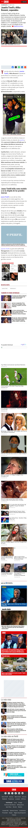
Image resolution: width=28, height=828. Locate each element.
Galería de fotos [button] (18, 26)
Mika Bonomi (13, 288)
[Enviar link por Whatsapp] (19, 67)
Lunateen (17, 799)
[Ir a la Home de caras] (6, 2)
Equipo (11, 813)
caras (14, 633)
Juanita (22, 140)
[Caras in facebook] (9, 793)
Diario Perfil (5, 797)
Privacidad (5, 813)
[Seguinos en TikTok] (16, 793)
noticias (14, 587)
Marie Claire (18, 797)
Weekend (4, 799)
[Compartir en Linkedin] (22, 67)
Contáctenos (22, 810)
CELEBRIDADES (4, 5)
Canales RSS (5, 810)
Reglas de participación (20, 813)
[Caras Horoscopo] (14, 782)
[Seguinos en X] (12, 793)
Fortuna (24, 797)
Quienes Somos (14, 810)
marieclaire (14, 609)
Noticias (11, 797)
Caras (15, 802)
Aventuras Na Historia (10, 805)
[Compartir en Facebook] (13, 67)
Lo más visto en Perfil (9, 736)
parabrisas (14, 656)
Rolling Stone (20, 805)
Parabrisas (11, 799)
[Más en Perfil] (9, 583)
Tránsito (14, 815)
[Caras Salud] (14, 776)
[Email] (25, 67)
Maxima (20, 807)
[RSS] (19, 793)
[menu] (2, 2)
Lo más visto (6, 700)
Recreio (15, 807)
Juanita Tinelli (5, 249)
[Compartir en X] (16, 67)
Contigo (20, 802)
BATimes (23, 799)
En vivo (24, 1)
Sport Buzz (8, 807)
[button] (14, 37)
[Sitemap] (22, 793)
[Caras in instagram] (5, 793)
